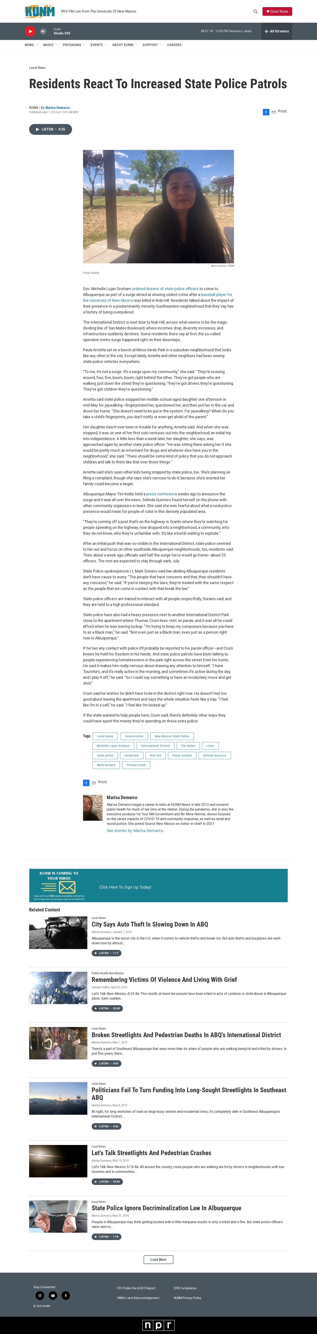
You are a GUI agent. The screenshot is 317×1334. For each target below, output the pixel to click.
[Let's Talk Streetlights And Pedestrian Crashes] (58, 1161)
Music (48, 45)
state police (105, 755)
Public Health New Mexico (108, 973)
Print (282, 111)
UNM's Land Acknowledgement (138, 1298)
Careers (174, 45)
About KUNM (122, 45)
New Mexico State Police (172, 736)
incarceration (134, 736)
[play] (30, 31)
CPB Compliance (185, 1288)
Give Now (279, 11)
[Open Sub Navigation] (37, 45)
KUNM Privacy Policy (187, 1298)
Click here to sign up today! (125, 887)
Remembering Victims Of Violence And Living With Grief (164, 979)
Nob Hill (155, 755)
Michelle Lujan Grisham (113, 745)
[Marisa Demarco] (92, 808)
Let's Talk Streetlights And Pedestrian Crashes (151, 1153)
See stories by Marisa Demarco (135, 830)
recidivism (132, 755)
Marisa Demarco (58, 107)
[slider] (50, 31)
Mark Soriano (106, 765)
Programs (72, 45)
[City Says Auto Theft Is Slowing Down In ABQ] (58, 932)
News (29, 45)
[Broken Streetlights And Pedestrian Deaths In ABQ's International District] (58, 1043)
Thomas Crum (136, 765)
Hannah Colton (101, 987)
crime (210, 745)
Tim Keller (188, 745)
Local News (37, 67)
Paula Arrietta (182, 755)
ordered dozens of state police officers (165, 288)
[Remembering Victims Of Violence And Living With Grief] (58, 988)
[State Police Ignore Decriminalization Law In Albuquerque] (58, 1216)
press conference (161, 494)
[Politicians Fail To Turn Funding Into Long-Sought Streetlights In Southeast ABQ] (58, 1098)
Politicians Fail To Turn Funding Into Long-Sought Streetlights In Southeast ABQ (189, 1093)
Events (97, 45)
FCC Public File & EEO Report (136, 1288)
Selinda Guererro (214, 755)
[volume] (43, 31)
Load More (158, 1260)
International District (155, 745)
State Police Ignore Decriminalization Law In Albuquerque (166, 1208)
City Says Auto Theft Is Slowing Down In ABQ (150, 924)
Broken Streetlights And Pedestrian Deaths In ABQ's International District (186, 1035)
